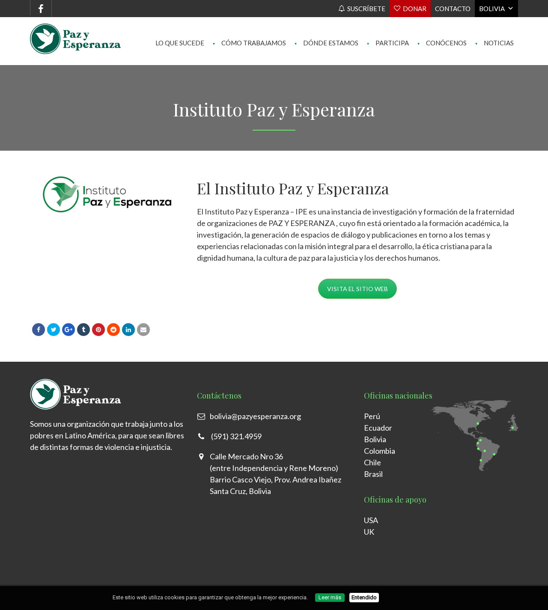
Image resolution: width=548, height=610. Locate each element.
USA (371, 520)
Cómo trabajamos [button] (249, 25)
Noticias (494, 25)
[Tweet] (53, 329)
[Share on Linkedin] (113, 329)
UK (369, 531)
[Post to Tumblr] (83, 329)
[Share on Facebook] (38, 329)
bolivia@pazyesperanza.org (255, 416)
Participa (388, 25)
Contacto (453, 8)
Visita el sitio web (357, 288)
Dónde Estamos (326, 25)
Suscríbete (366, 8)
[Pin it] (98, 329)
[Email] (143, 329)
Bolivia (492, 8)
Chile (372, 462)
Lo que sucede (179, 25)
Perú (372, 416)
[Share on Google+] (68, 329)
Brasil (373, 474)
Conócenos (442, 25)
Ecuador (378, 427)
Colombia (379, 450)
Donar (414, 8)
